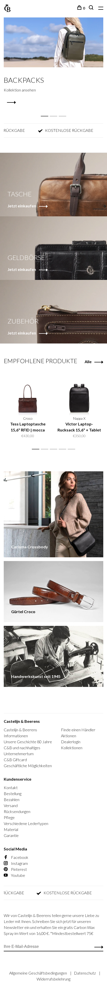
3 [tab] (64, 111)
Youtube (17, 875)
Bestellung (12, 793)
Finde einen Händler (78, 729)
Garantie (11, 835)
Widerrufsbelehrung (53, 979)
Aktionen (68, 735)
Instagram (19, 863)
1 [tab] (46, 111)
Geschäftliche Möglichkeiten (28, 765)
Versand (11, 805)
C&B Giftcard (15, 759)
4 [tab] (64, 449)
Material (11, 829)
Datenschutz (85, 973)
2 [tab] (55, 111)
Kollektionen (71, 747)
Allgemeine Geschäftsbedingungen (38, 973)
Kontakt (11, 787)
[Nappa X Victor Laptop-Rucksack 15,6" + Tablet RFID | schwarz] (79, 393)
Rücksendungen (17, 811)
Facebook (19, 857)
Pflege (9, 817)
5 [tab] (73, 449)
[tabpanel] (53, 61)
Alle (88, 361)
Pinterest (18, 869)
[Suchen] (92, 8)
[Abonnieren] (97, 946)
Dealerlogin (70, 741)
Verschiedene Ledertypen (26, 823)
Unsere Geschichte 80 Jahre (28, 741)
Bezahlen (11, 799)
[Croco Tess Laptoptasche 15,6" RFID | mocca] (28, 393)
